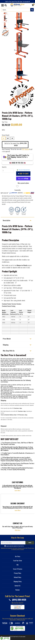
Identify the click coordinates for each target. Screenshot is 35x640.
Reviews (17, 590)
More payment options (23, 183)
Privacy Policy (17, 573)
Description (6, 220)
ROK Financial (25, 149)
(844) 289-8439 (19, 599)
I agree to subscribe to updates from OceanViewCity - (18, 546)
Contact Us (17, 586)
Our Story (17, 556)
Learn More (17, 490)
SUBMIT (29, 542)
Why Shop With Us (8, 350)
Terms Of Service (27, 546)
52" (4, 138)
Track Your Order (17, 561)
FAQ (17, 565)
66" (8, 138)
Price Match (7, 338)
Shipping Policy (17, 581)
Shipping (5, 344)
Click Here (17, 530)
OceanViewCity (16, 636)
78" (12, 138)
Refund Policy (17, 577)
